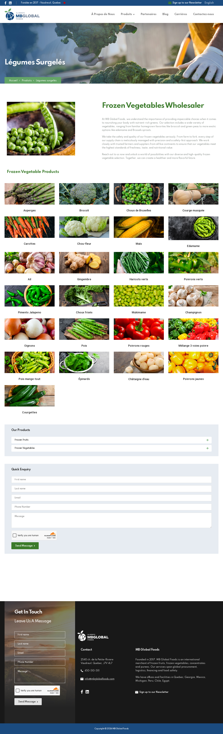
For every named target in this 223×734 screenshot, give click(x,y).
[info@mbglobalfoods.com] (82, 679)
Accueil (13, 80)
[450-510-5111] (82, 671)
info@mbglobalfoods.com (99, 679)
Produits (27, 80)
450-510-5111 (92, 671)
